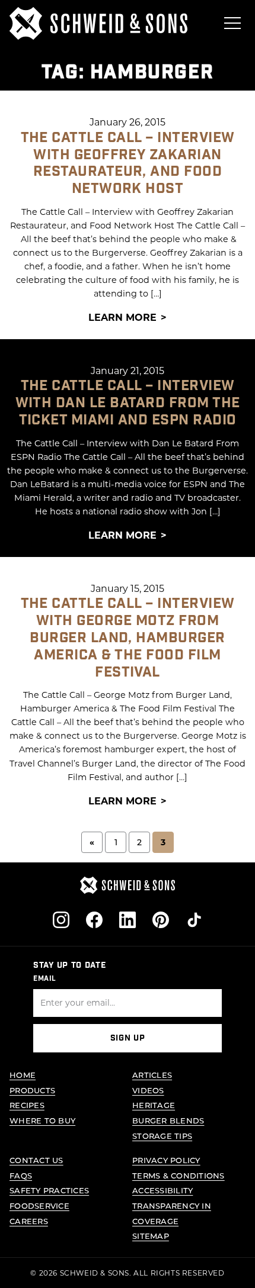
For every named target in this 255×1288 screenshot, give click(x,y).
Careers (28, 1221)
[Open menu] (232, 23)
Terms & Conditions (178, 1175)
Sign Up (127, 1038)
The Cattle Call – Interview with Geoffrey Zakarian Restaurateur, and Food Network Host (128, 163)
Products (32, 1090)
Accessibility (162, 1190)
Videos (148, 1090)
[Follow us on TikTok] (194, 920)
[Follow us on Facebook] (94, 920)
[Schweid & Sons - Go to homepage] (98, 23)
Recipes (26, 1105)
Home (22, 1075)
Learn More (122, 317)
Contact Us (36, 1160)
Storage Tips (162, 1136)
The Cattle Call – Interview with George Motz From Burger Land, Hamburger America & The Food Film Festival (128, 637)
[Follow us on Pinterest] (161, 920)
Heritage (153, 1105)
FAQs (20, 1175)
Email (44, 978)
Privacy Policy (166, 1160)
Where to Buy (42, 1120)
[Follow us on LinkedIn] (127, 920)
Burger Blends (168, 1120)
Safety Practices (49, 1190)
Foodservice (39, 1205)
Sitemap (150, 1236)
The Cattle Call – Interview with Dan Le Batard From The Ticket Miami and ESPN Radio (127, 402)
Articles (152, 1075)
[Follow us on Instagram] (61, 920)
